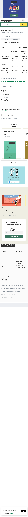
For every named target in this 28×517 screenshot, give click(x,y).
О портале (18, 254)
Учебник (3, 264)
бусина (3, 90)
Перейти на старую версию (10, 291)
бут (2, 103)
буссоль (3, 93)
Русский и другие (11, 215)
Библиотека (4, 260)
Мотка (16, 298)
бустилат (4, 99)
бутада (3, 104)
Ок (23, 511)
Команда (18, 256)
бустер (3, 95)
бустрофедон (5, 100)
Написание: (3, 34)
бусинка (3, 91)
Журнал (3, 262)
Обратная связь (20, 258)
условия (11, 513)
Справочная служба (6, 254)
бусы (2, 102)
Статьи (3, 215)
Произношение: (4, 32)
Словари (3, 256)
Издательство (4, 266)
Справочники (4, 258)
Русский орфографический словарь (13, 81)
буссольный (5, 94)
